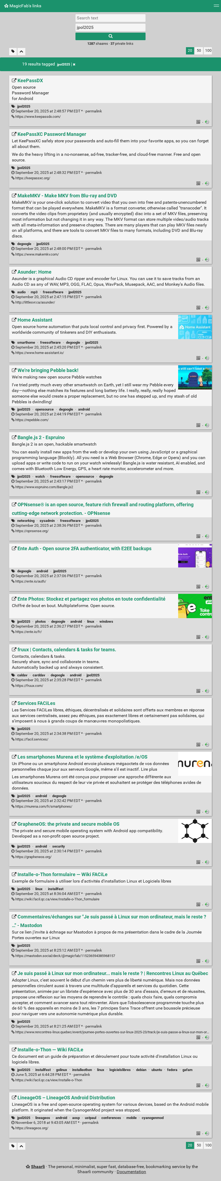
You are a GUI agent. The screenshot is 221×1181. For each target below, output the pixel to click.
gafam (187, 1070)
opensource (44, 409)
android (84, 409)
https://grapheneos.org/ (33, 857)
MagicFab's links (24, 5)
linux (90, 621)
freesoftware (53, 292)
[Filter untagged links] (13, 51)
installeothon (82, 1070)
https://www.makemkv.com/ (37, 254)
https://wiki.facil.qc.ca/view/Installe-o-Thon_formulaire (57, 899)
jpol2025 (63, 64)
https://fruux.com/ (29, 686)
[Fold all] (21, 51)
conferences (111, 1118)
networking (25, 521)
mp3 (34, 292)
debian (141, 1070)
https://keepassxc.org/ (32, 178)
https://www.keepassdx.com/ (38, 117)
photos (40, 621)
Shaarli (38, 1166)
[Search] (110, 36)
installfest (55, 889)
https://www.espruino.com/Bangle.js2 (44, 487)
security (58, 846)
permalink (58, 111)
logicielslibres (120, 1070)
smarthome (26, 342)
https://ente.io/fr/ (28, 632)
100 (208, 50)
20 (190, 50)
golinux (61, 1070)
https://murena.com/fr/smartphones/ (43, 806)
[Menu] (216, 7)
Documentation (131, 1171)
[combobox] (110, 27)
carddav (39, 675)
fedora (172, 1070)
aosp (76, 1118)
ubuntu (156, 1070)
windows (106, 621)
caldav (22, 675)
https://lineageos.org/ (31, 1128)
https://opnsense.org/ (32, 531)
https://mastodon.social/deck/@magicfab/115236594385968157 (65, 956)
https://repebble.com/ (32, 420)
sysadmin (47, 521)
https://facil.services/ (31, 739)
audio (21, 292)
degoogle (24, 244)
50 (199, 50)
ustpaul (90, 1118)
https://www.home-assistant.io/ (39, 353)
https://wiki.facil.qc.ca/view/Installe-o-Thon (48, 1080)
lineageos (42, 1118)
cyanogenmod (153, 1118)
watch (40, 476)
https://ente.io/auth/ (30, 581)
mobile (131, 1118)
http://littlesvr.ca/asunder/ (35, 302)
